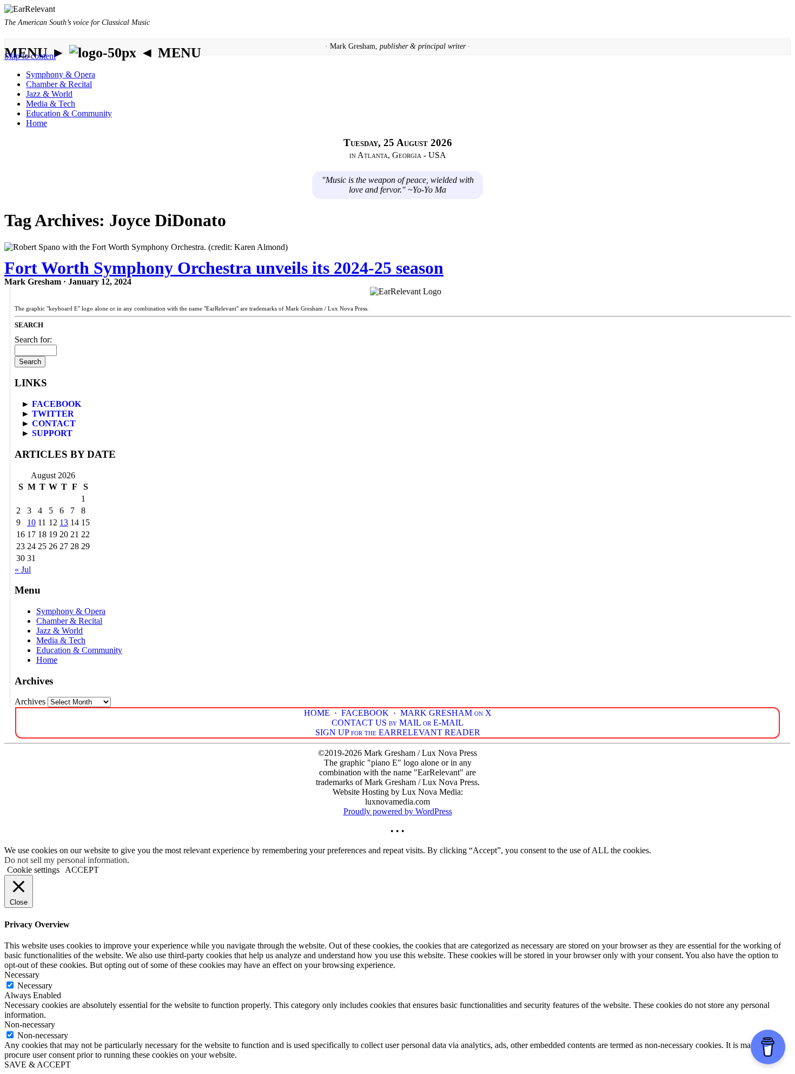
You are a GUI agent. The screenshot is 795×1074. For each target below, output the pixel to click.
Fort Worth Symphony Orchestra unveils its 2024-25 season (223, 268)
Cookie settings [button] (33, 869)
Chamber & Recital (59, 84)
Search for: (33, 339)
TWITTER (53, 413)
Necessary (34, 985)
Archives (30, 701)
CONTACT (54, 423)
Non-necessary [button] (29, 1024)
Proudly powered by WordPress (397, 811)
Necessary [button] (21, 974)
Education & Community (69, 113)
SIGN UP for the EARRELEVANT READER (397, 732)
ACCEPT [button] (82, 869)
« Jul (23, 569)
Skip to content (30, 56)
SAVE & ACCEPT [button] (37, 1064)
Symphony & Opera (60, 74)
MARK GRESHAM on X (446, 712)
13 (63, 522)
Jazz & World (49, 93)
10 (31, 522)
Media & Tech (50, 103)
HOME (317, 712)
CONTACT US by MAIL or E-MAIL (397, 722)
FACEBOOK (56, 403)
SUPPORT (52, 433)
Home (36, 123)
